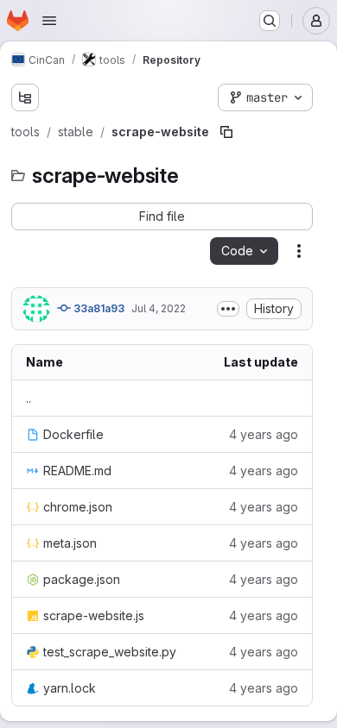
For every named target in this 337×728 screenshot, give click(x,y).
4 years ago (263, 434)
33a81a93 (97, 308)
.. (28, 398)
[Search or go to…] (269, 20)
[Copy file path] (226, 132)
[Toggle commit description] (228, 309)
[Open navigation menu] (49, 21)
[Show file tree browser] (25, 97)
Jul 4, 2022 (158, 308)
